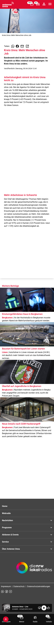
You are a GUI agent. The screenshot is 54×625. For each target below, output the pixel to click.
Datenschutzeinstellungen (38, 586)
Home (4, 506)
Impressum (6, 586)
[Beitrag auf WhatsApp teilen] (12, 46)
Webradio (6, 513)
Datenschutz (19, 586)
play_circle (44, 608)
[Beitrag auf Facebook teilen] (17, 46)
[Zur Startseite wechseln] (8, 4)
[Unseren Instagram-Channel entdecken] (10, 591)
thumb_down (39, 607)
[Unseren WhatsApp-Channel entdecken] (2, 591)
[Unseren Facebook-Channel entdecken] (6, 591)
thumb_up (48, 607)
